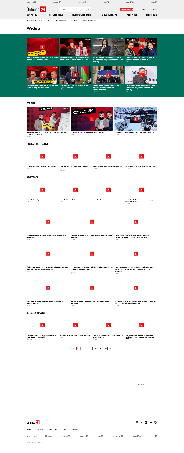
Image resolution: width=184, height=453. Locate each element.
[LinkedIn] (146, 422)
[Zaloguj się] (138, 9)
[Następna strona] (110, 348)
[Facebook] (137, 422)
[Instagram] (155, 422)
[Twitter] (142, 422)
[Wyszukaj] (87, 9)
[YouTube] (151, 422)
